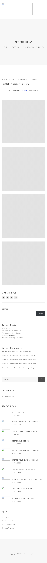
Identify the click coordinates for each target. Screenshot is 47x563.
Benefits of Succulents (23, 498)
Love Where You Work (22, 489)
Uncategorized (9, 396)
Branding (16, 90)
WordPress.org (9, 528)
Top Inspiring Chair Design (11, 333)
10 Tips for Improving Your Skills (25, 355)
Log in (7, 517)
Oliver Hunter (7, 355)
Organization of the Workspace (13, 331)
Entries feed (9, 521)
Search (5, 309)
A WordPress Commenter (11, 351)
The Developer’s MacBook (24, 470)
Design (24, 90)
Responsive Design (8, 335)
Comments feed (10, 524)
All (10, 90)
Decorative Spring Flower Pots (12, 338)
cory (25, 79)
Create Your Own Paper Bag (24, 368)
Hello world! (6, 328)
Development (33, 90)
